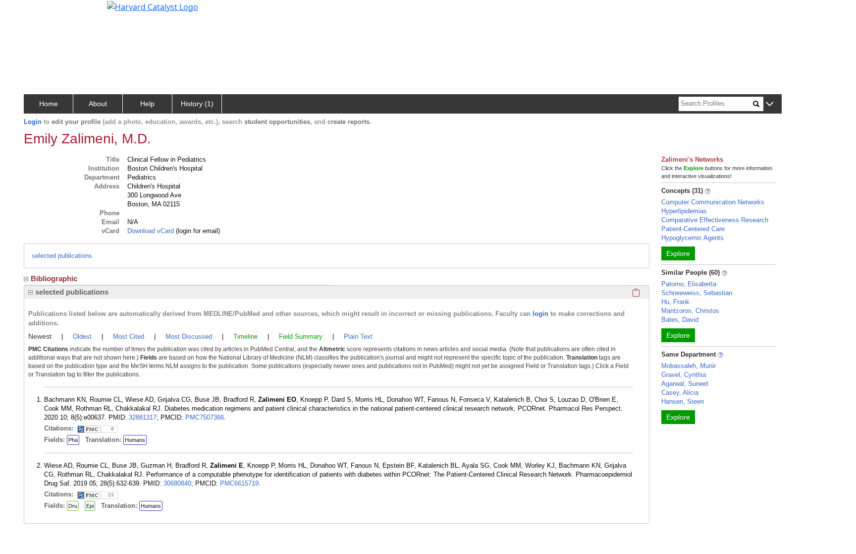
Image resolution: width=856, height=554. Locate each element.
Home (48, 104)
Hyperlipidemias (684, 211)
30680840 (177, 483)
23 (111, 494)
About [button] (98, 104)
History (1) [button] (197, 104)
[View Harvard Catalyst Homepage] (152, 5)
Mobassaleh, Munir (688, 365)
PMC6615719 (239, 483)
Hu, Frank (675, 302)
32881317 (143, 417)
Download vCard (150, 231)
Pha (73, 440)
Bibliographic (54, 278)
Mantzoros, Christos (690, 310)
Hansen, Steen (682, 401)
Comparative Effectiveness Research (714, 220)
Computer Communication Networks (712, 202)
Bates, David (679, 319)
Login (33, 121)
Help (147, 104)
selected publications (62, 255)
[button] (769, 104)
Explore (678, 253)
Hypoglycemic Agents (692, 238)
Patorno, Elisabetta (688, 284)
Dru (72, 506)
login (540, 313)
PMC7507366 (204, 417)
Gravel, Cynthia (683, 374)
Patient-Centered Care (693, 229)
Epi (90, 506)
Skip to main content (41, 11)
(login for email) (197, 231)
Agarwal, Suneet (684, 383)
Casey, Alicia (679, 392)
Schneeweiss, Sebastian (696, 293)
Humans (135, 440)
